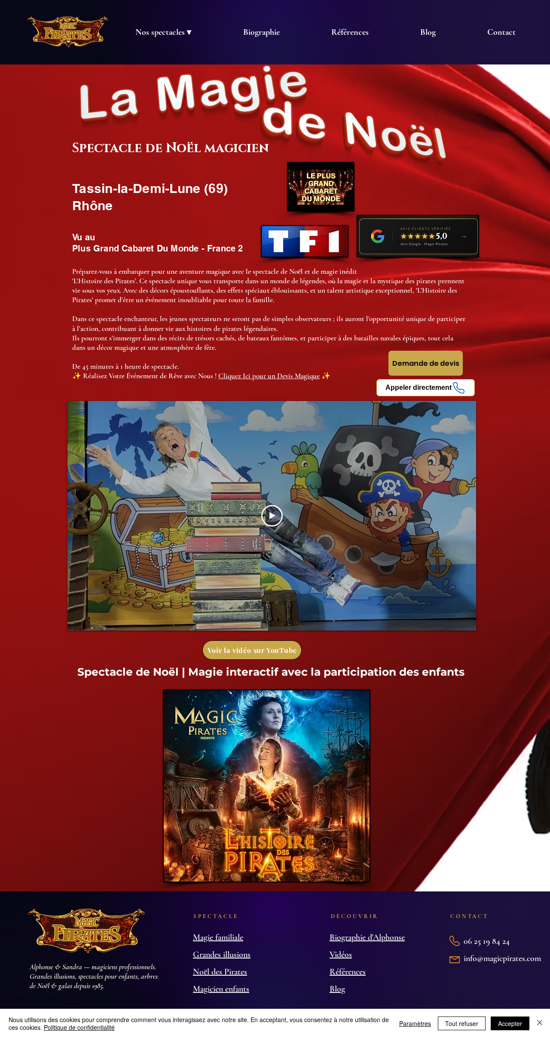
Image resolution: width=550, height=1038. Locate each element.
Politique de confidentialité (79, 1027)
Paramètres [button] (415, 1023)
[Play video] (272, 516)
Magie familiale (218, 937)
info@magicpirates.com (502, 958)
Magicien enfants (221, 989)
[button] (163, 32)
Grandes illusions (222, 954)
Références (348, 972)
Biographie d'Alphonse (367, 937)
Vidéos (341, 954)
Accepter (510, 1023)
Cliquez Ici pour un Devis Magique (269, 375)
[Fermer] (540, 1023)
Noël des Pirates (220, 972)
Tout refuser (461, 1023)
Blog (337, 989)
